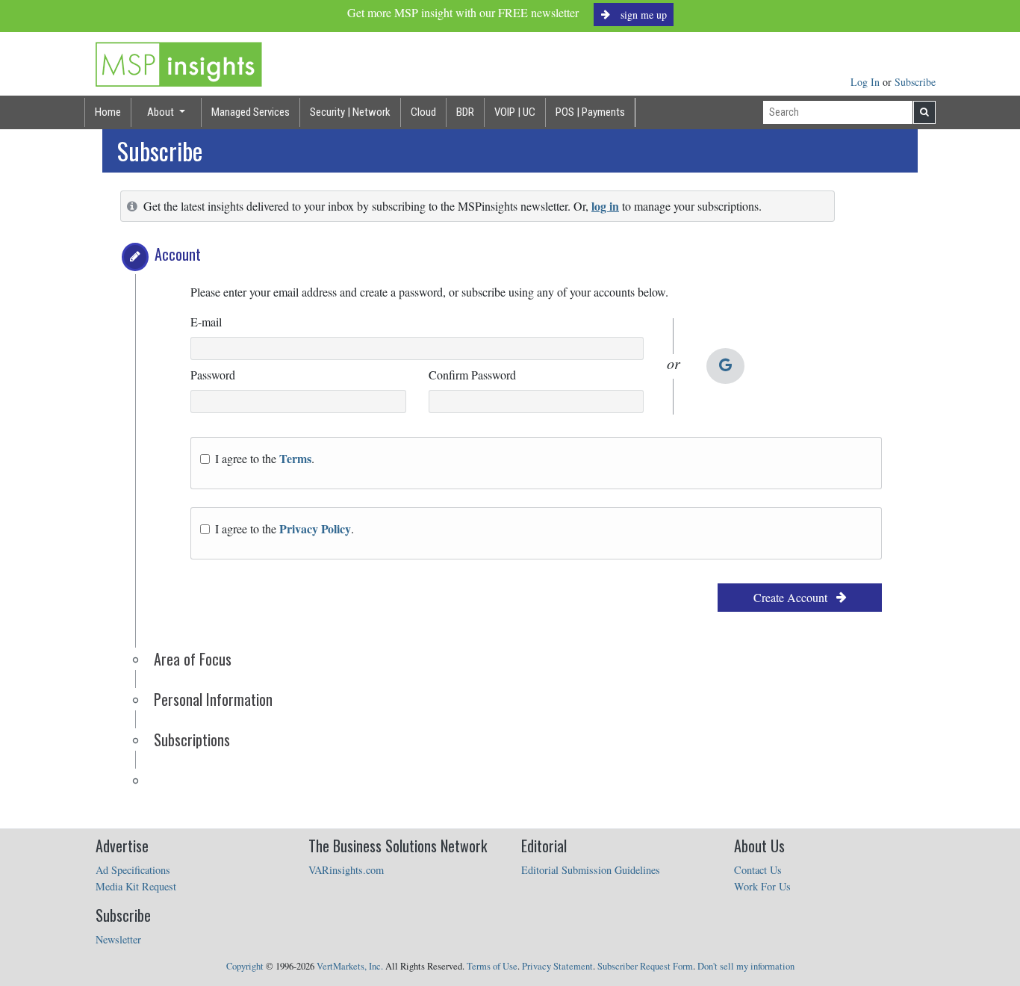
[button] (135, 257)
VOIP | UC (514, 112)
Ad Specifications (133, 870)
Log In (866, 82)
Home (108, 112)
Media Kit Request (136, 886)
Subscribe (915, 82)
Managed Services (250, 112)
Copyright (245, 966)
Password (212, 374)
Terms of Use (492, 966)
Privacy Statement (557, 966)
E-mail (206, 321)
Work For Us (762, 886)
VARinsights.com (346, 870)
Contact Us (758, 870)
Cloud (423, 112)
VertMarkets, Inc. (350, 966)
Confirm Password (472, 374)
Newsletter (118, 939)
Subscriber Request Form (645, 966)
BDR (465, 112)
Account (178, 254)
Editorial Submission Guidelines (590, 870)
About (161, 112)
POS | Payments (590, 112)
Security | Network (350, 112)
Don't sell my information (745, 966)
